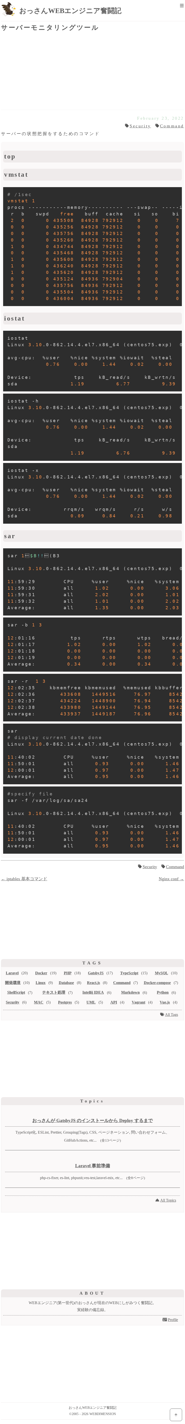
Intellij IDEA (93, 992)
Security (140, 126)
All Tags (171, 1015)
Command (172, 126)
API (113, 1002)
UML (91, 1002)
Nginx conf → (171, 878)
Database (66, 983)
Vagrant (138, 1002)
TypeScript (129, 973)
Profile (173, 1320)
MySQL (161, 973)
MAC (38, 1002)
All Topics (168, 1200)
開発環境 (12, 983)
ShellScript (16, 992)
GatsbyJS (96, 973)
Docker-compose (157, 983)
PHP (68, 973)
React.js (93, 983)
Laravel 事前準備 (92, 1165)
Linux (41, 983)
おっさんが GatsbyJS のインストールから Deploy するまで (92, 1120)
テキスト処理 (53, 992)
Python (163, 992)
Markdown (130, 992)
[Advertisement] (92, 71)
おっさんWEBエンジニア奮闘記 (70, 11)
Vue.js (165, 1002)
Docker (41, 973)
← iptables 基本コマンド (24, 878)
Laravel (12, 973)
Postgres (65, 1002)
